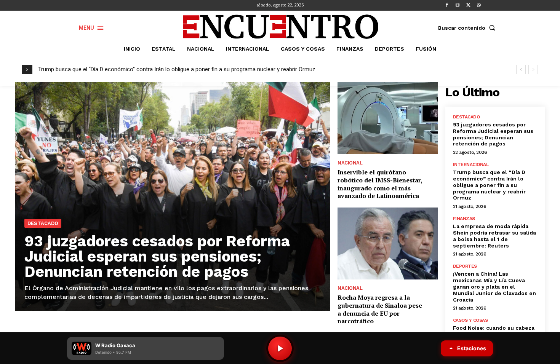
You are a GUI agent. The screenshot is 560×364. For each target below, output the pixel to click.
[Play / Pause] (280, 348)
